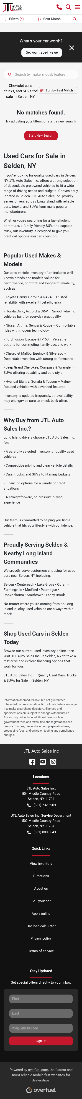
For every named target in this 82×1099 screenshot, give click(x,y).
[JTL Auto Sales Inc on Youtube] (41, 761)
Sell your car (41, 901)
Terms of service (41, 951)
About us (41, 888)
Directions (41, 876)
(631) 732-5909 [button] (44, 805)
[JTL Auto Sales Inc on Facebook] (30, 761)
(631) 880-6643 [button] (44, 832)
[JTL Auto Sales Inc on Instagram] (51, 761)
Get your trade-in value (42, 52)
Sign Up (41, 1041)
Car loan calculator (41, 926)
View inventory (41, 864)
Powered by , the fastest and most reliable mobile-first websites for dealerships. (41, 1075)
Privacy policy (41, 938)
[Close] (72, 48)
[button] (59, 7)
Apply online (41, 914)
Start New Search (41, 135)
